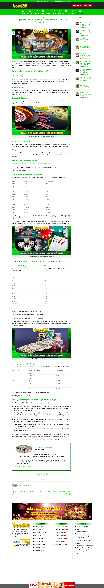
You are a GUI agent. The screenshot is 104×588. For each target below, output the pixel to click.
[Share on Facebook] (36, 474)
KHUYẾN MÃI (41, 17)
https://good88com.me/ (44, 163)
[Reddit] (30, 467)
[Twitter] (17, 467)
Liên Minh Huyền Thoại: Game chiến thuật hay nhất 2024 (85, 86)
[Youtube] (19, 467)
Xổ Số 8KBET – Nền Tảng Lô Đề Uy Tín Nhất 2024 (85, 24)
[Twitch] (24, 467)
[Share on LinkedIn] (47, 474)
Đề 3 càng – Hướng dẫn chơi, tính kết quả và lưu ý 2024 (85, 40)
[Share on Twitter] (38, 474)
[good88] (19, 6)
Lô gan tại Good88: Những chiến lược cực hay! (86, 32)
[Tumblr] (28, 467)
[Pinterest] (21, 467)
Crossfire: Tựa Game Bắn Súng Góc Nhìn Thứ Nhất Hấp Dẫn (85, 71)
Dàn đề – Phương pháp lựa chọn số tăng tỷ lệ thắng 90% (86, 55)
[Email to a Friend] (41, 474)
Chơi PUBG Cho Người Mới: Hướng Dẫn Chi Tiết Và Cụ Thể (86, 79)
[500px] (26, 467)
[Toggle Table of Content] (20, 75)
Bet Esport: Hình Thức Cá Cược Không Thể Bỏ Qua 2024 (85, 94)
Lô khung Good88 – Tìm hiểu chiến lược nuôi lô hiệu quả (85, 47)
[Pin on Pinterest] (44, 474)
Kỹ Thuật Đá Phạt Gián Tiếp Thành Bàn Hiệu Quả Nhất (85, 63)
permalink (53, 480)
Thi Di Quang (47, 26)
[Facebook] (15, 467)
